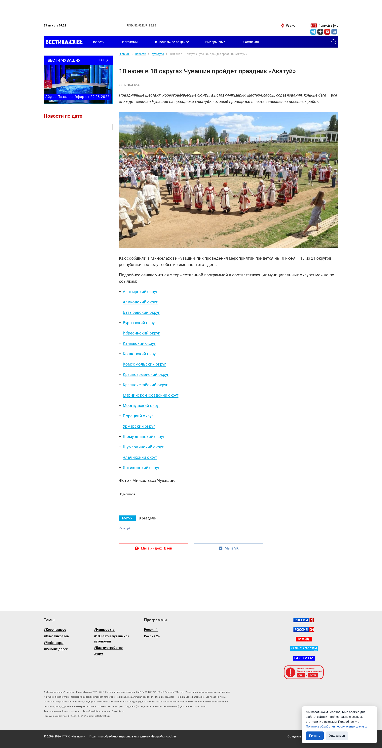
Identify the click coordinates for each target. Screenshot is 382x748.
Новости (140, 54)
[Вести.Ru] (303, 629)
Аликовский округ (140, 302)
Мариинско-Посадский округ (150, 395)
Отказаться (337, 735)
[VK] (334, 32)
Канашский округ (139, 343)
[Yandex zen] (320, 32)
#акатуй (124, 528)
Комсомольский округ (144, 364)
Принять (315, 735)
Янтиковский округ (141, 467)
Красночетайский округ (145, 384)
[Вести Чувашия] (63, 42)
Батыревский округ (141, 312)
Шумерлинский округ (143, 447)
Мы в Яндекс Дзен (156, 548)
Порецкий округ (138, 416)
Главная (124, 54)
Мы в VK (232, 548)
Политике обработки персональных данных (336, 726)
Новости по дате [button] (63, 116)
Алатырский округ (140, 291)
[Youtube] (327, 32)
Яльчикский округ (140, 457)
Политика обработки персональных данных (119, 736)
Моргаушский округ (141, 405)
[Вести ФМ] (304, 658)
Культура (158, 54)
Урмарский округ (139, 426)
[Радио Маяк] (304, 639)
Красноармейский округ (146, 374)
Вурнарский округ (139, 322)
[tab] (127, 518)
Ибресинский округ (141, 333)
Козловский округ (140, 353)
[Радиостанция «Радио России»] (304, 648)
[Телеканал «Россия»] (303, 620)
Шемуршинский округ (144, 436)
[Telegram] (313, 32)
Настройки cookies (164, 736)
